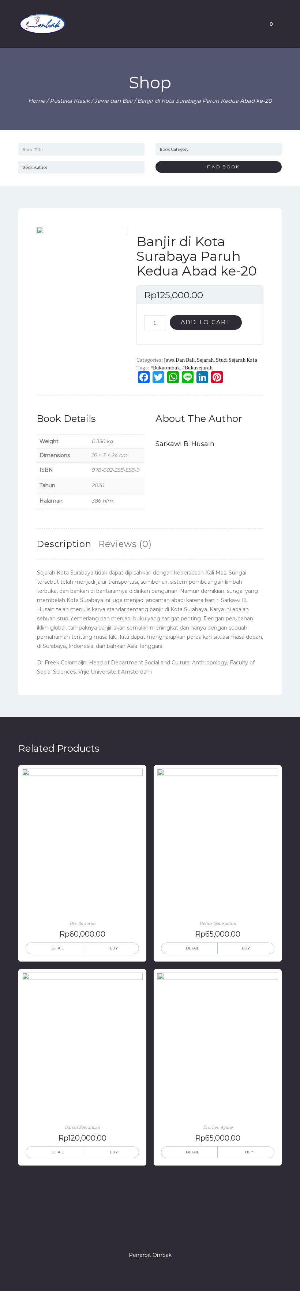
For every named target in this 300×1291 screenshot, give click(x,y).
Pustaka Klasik (70, 100)
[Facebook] (124, 1234)
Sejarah (205, 359)
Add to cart (206, 322)
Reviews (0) (125, 544)
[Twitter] (137, 1234)
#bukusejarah (197, 367)
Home (36, 100)
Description (64, 544)
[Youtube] (176, 1234)
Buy (114, 948)
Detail (57, 948)
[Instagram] (150, 1234)
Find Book (221, 166)
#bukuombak (165, 367)
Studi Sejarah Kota (236, 359)
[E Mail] (163, 1234)
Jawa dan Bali (113, 100)
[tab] (64, 544)
